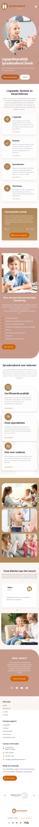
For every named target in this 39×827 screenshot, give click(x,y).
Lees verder (16, 132)
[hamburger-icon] (36, 7)
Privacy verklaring (26, 818)
